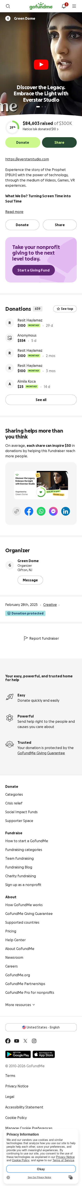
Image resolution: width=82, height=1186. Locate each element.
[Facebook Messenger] (53, 511)
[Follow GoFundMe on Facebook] (7, 1041)
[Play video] (41, 64)
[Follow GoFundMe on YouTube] (16, 1041)
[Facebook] (28, 511)
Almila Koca (26, 381)
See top (67, 309)
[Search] (7, 6)
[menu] (74, 6)
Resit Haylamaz (29, 320)
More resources (18, 1005)
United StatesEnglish (43, 1027)
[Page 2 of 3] (42, 106)
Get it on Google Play (18, 1054)
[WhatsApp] (41, 511)
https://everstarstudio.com (27, 159)
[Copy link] (16, 511)
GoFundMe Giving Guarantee (41, 753)
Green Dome (28, 561)
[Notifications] (63, 6)
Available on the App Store (44, 1054)
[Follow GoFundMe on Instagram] (34, 1041)
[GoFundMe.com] (41, 6)
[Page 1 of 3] (38, 106)
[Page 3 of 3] (45, 106)
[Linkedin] (65, 511)
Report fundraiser (44, 638)
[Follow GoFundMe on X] (25, 1041)
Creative (50, 605)
